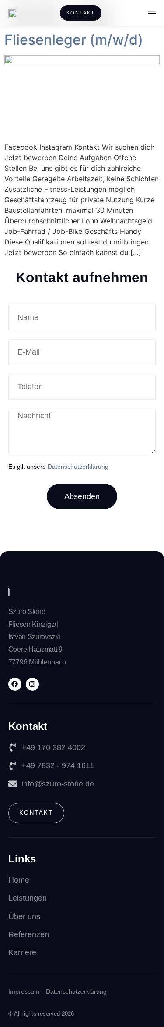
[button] (151, 13)
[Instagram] (32, 684)
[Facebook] (14, 684)
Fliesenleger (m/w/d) (73, 39)
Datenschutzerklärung (78, 466)
